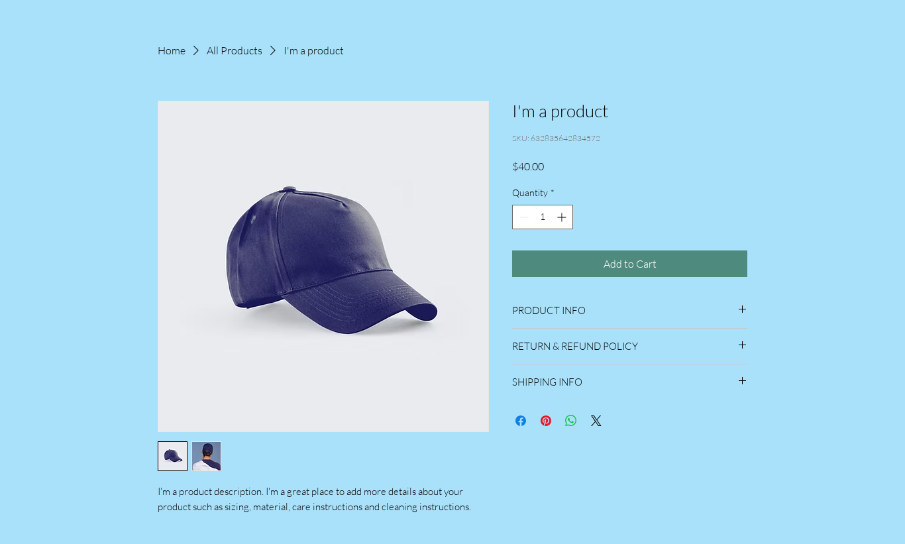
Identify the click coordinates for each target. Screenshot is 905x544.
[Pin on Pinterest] (546, 421)
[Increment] (563, 217)
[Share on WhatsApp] (571, 421)
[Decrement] (522, 217)
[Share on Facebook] (521, 421)
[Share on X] (596, 421)
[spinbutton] (543, 217)
